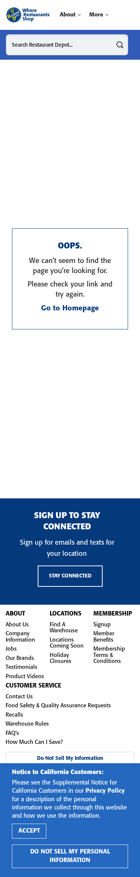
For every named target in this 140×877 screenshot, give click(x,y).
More (96, 15)
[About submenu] (79, 14)
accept (29, 831)
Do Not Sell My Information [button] (70, 758)
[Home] (28, 15)
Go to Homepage (70, 308)
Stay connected (70, 576)
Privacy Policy (105, 791)
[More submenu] (107, 14)
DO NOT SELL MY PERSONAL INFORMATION (70, 856)
